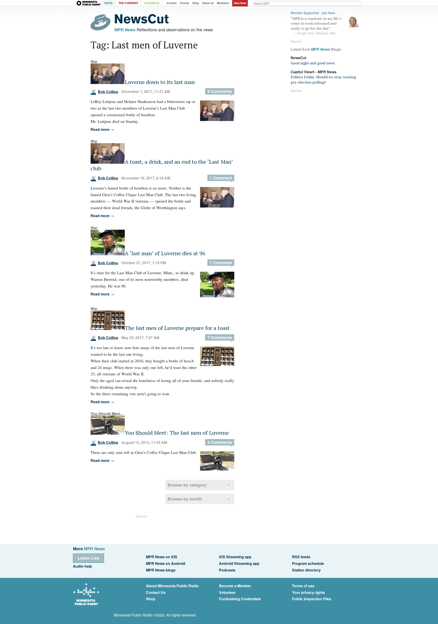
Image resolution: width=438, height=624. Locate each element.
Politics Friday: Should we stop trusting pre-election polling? (323, 79)
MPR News (125, 30)
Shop (150, 598)
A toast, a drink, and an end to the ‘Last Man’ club (162, 165)
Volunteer (227, 592)
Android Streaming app (239, 563)
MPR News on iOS (161, 556)
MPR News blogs (160, 570)
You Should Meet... (107, 413)
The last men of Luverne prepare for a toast (177, 328)
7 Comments (219, 337)
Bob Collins (108, 91)
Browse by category (186, 485)
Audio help (82, 566)
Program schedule (308, 563)
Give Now (240, 3)
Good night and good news (313, 63)
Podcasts (227, 570)
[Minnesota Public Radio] (89, 3)
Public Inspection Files (311, 598)
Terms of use (303, 585)
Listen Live (88, 558)
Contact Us (155, 592)
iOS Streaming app (235, 556)
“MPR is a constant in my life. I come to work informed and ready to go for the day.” (316, 25)
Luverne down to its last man (160, 82)
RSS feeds (301, 556)
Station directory (306, 570)
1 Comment (221, 178)
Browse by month (184, 499)
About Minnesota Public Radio (172, 585)
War (94, 61)
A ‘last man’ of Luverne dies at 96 (165, 253)
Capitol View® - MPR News (313, 71)
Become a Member (235, 585)
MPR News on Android (165, 563)
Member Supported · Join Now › (314, 13)
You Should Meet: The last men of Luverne (177, 432)
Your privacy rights (308, 592)
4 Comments (219, 91)
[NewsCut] (142, 22)
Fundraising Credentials (240, 598)
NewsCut (298, 57)
